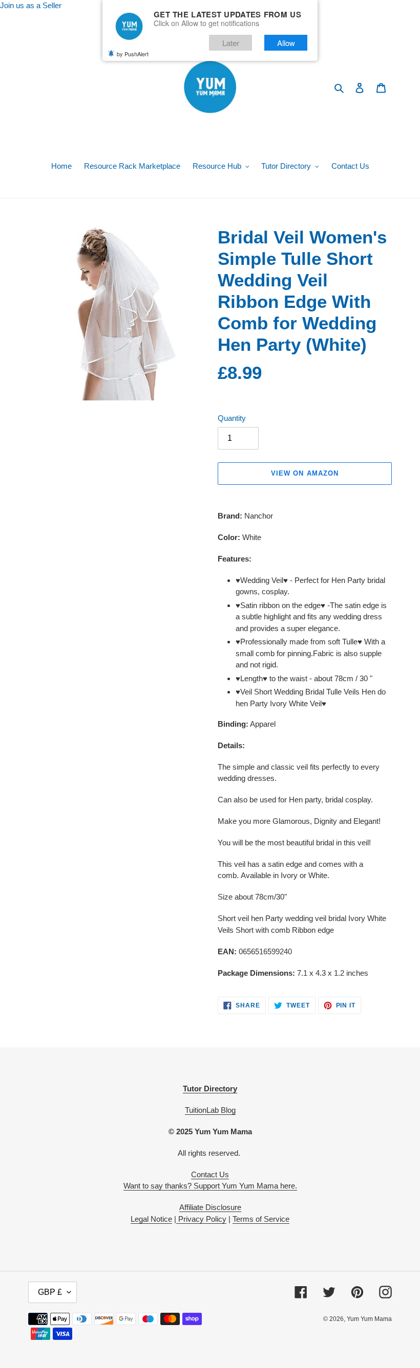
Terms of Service (261, 1219)
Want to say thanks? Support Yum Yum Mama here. (210, 1185)
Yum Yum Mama (369, 1318)
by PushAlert (133, 54)
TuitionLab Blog (210, 1110)
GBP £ (50, 1292)
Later (230, 42)
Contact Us (210, 1174)
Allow (286, 42)
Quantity (232, 418)
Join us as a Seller (30, 5)
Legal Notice (151, 1219)
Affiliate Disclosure (210, 1207)
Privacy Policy (201, 1219)
